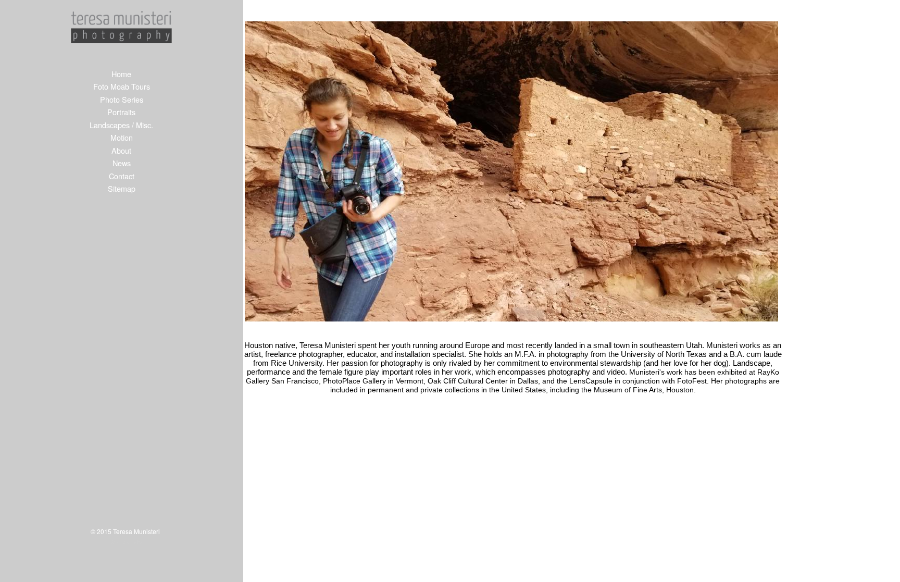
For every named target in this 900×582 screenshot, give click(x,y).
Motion (121, 137)
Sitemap (121, 188)
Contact (121, 175)
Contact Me (125, 541)
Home (121, 73)
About (121, 150)
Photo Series (121, 99)
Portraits (121, 111)
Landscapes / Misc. (121, 124)
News (122, 162)
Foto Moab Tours (121, 86)
